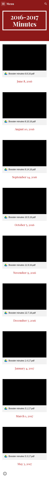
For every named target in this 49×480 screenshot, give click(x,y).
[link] (24, 60)
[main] (24, 20)
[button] (3, 3)
